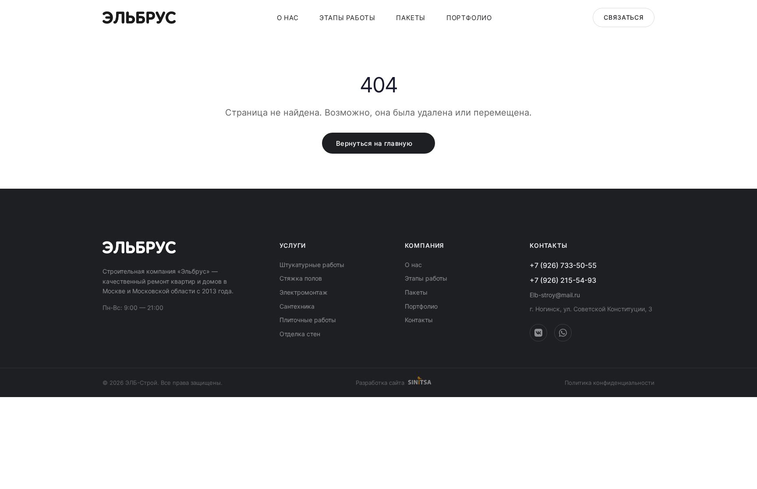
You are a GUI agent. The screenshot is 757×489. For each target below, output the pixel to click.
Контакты (419, 320)
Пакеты (410, 18)
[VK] (538, 332)
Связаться (624, 17)
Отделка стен (299, 334)
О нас (287, 18)
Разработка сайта (380, 382)
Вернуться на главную (374, 143)
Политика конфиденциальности (609, 382)
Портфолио (469, 18)
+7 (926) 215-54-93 (563, 280)
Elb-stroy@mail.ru (555, 295)
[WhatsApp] (563, 332)
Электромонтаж (303, 292)
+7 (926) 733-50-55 (563, 265)
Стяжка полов (300, 278)
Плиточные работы (307, 320)
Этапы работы (347, 18)
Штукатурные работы (311, 264)
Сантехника (297, 306)
